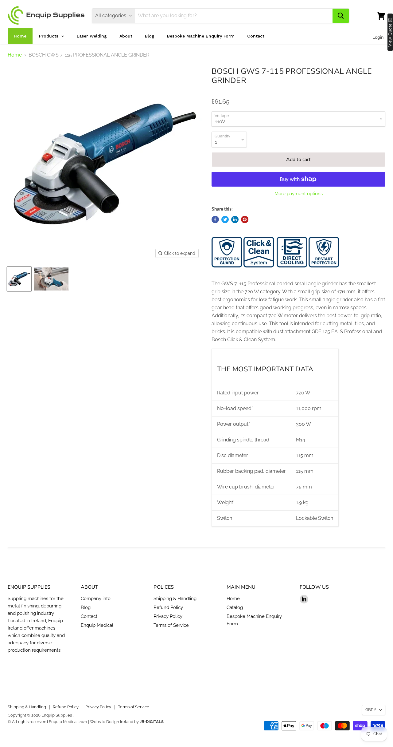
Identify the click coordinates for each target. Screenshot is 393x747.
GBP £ (370, 709)
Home (15, 55)
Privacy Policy (168, 616)
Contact (89, 616)
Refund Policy (168, 607)
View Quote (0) (390, 32)
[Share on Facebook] (215, 219)
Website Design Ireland (111, 721)
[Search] (341, 16)
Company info (96, 598)
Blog (86, 607)
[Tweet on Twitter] (225, 219)
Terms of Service (171, 625)
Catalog (235, 607)
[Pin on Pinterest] (244, 219)
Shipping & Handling (175, 598)
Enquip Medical (97, 625)
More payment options (298, 193)
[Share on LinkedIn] (235, 219)
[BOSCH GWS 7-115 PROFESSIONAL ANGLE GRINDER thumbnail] (19, 279)
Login (378, 37)
